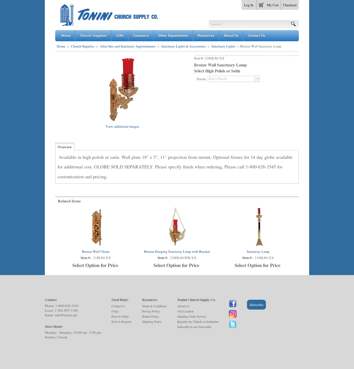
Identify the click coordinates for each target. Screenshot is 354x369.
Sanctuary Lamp (258, 251)
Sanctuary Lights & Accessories (183, 46)
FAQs (115, 311)
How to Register (121, 321)
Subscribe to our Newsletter (194, 327)
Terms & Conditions (154, 306)
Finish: (202, 79)
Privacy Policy (151, 311)
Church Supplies (82, 46)
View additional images (122, 126)
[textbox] (231, 78)
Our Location (185, 311)
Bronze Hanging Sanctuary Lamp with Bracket (177, 251)
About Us (183, 306)
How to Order (120, 316)
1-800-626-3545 (67, 305)
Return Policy (150, 316)
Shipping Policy (152, 321)
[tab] (65, 147)
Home (61, 46)
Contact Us (118, 306)
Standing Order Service (191, 316)
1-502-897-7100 (66, 310)
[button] (269, 4)
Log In (248, 5)
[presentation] (257, 79)
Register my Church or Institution (197, 321)
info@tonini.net (66, 315)
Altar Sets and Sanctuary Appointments (127, 46)
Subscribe (256, 304)
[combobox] (234, 79)
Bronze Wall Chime (96, 251)
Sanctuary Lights (223, 46)
